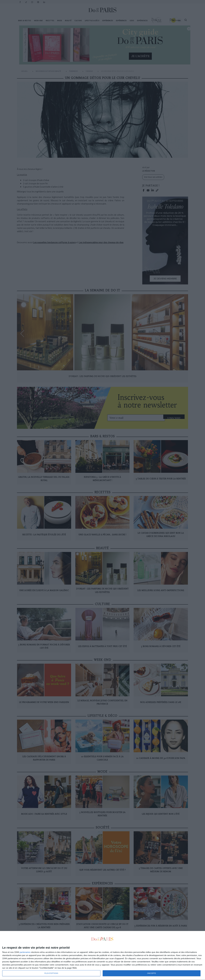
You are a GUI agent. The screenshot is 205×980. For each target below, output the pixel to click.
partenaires (25, 952)
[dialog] (102, 955)
